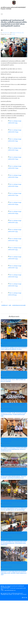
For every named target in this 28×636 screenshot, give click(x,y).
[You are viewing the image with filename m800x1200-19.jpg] (15, 214)
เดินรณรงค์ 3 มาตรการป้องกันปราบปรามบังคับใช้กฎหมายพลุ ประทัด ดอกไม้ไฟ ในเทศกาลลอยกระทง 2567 (13, 563)
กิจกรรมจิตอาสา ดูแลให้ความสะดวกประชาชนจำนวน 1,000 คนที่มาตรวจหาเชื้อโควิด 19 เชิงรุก (14, 340)
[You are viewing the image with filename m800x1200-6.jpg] (15, 260)
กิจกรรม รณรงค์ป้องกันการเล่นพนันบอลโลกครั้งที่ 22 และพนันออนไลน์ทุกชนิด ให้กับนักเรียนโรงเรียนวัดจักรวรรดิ (13, 533)
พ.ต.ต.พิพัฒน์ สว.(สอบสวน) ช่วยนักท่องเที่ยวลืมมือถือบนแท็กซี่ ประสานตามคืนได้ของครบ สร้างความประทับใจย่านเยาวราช (14, 439)
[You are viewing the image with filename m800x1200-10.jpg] (15, 133)
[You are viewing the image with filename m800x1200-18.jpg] (15, 205)
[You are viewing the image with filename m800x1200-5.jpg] (15, 251)
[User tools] (2, 30)
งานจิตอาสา (5, 343)
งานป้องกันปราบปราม (6, 32)
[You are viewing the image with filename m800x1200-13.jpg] (15, 160)
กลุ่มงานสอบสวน (6, 443)
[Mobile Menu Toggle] (2, 14)
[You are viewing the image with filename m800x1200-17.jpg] (15, 196)
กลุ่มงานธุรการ (5, 375)
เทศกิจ (10, 305)
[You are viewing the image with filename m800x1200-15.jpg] (15, 178)
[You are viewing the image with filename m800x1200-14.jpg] (15, 169)
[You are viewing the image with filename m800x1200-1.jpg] (15, 124)
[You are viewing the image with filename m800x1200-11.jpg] (15, 142)
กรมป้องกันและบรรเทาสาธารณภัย (18, 305)
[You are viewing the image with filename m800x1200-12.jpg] (15, 151)
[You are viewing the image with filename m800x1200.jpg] (15, 296)
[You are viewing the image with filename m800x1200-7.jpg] (15, 269)
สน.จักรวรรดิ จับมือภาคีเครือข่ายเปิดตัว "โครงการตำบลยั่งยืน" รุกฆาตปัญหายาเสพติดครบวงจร (13, 469)
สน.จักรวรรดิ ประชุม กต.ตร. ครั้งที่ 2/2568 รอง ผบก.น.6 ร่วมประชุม (13, 372)
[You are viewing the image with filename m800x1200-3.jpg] (15, 232)
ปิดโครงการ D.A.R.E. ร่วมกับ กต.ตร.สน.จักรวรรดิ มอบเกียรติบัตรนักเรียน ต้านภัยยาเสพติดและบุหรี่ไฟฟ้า (13, 405)
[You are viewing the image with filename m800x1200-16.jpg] (15, 187)
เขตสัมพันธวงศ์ (4, 305)
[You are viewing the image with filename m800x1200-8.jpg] (15, 278)
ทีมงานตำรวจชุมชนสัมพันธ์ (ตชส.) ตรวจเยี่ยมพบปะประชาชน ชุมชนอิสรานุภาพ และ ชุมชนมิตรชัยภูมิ (13, 501)
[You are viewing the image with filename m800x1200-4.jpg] (15, 241)
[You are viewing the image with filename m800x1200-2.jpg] (15, 223)
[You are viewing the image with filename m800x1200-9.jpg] (15, 287)
